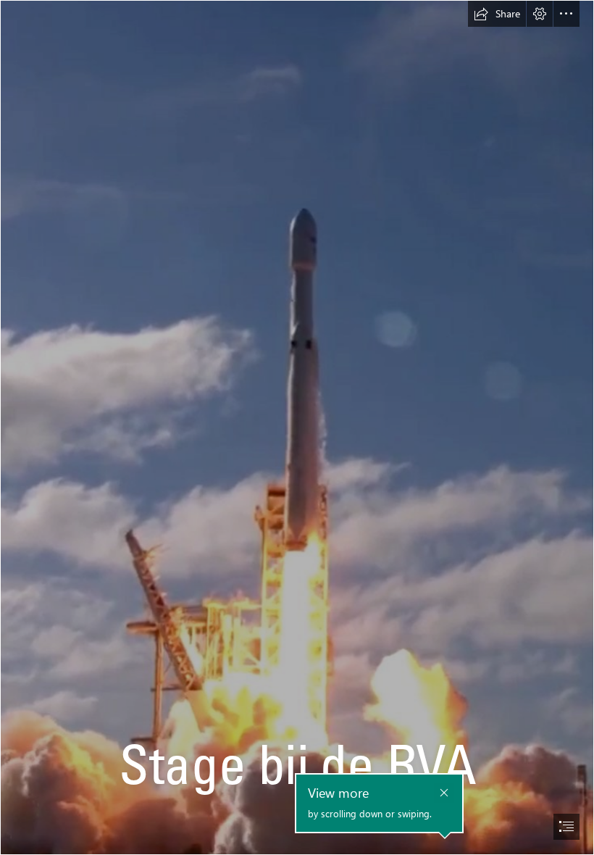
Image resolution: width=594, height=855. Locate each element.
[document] (297, 427)
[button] (497, 14)
